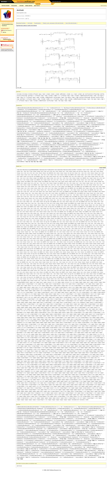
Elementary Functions (21, 23)
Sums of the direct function (71, 23)
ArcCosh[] (29, 23)
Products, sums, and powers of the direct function (53, 23)
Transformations (37, 23)
